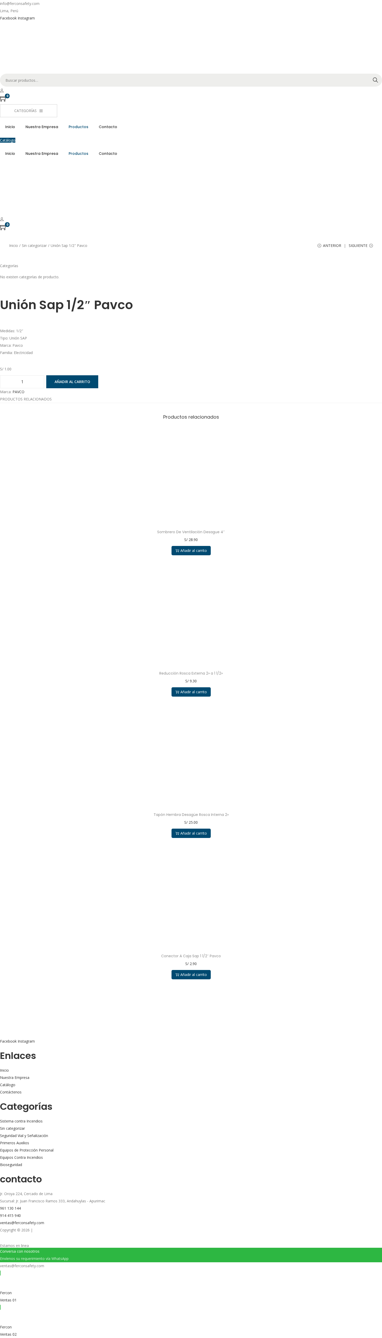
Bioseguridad (11, 1164)
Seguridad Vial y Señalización (24, 1135)
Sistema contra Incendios (21, 1121)
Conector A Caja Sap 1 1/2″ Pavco (191, 956)
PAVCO (18, 391)
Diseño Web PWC (48, 1230)
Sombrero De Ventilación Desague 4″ (191, 532)
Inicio (13, 245)
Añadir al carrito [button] (193, 550)
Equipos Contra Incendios (21, 1157)
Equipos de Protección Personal (27, 1150)
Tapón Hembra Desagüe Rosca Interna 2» (191, 814)
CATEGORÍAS (25, 110)
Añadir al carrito (72, 381)
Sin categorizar (34, 245)
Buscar (375, 80)
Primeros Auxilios (14, 1142)
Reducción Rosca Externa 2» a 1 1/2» (191, 673)
